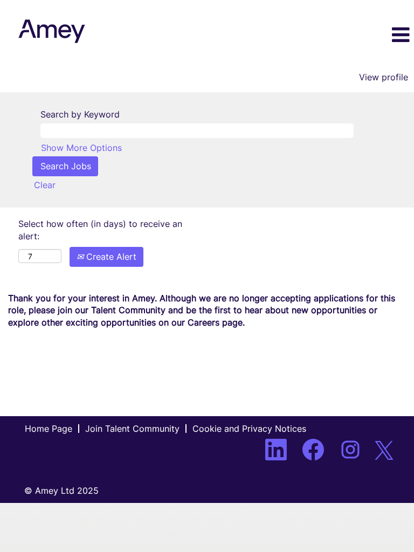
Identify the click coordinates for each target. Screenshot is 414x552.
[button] (345, 35)
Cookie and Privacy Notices (249, 428)
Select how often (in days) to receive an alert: (100, 230)
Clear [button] (45, 185)
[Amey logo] (51, 31)
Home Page (48, 428)
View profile (383, 77)
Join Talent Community (132, 428)
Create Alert (110, 256)
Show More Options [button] (81, 147)
